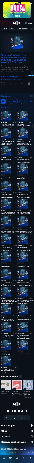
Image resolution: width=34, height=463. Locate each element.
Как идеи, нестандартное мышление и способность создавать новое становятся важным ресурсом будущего (8, 215)
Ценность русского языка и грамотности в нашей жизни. (25, 266)
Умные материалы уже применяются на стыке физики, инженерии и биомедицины (7, 126)
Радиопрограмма (22, 28)
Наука (3, 82)
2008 (14, 79)
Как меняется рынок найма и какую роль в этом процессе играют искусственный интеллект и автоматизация (25, 303)
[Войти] (26, 23)
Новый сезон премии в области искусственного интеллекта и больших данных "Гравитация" (24, 337)
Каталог (12, 28)
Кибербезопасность (23, 353)
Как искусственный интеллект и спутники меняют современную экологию (7, 197)
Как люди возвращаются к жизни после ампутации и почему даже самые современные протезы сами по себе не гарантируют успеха (24, 163)
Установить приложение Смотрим (17, 418)
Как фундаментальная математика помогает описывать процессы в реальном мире (7, 320)
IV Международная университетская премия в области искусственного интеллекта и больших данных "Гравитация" (25, 197)
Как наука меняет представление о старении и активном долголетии (25, 249)
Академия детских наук (16, 392)
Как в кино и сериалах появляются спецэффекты (24, 318)
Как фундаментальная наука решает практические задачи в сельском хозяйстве (23, 179)
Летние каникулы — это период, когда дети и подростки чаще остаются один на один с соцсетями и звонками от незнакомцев (24, 145)
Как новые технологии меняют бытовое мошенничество (7, 266)
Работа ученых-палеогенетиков (5, 353)
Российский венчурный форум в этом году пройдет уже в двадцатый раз (9, 301)
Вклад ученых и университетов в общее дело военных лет (8, 249)
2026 (8, 107)
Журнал (5, 436)
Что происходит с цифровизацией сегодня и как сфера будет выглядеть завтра (25, 232)
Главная (4, 28)
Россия (19, 79)
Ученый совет (5, 391)
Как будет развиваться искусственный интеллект (24, 212)
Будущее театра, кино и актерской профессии (8, 336)
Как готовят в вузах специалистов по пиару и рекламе (8, 370)
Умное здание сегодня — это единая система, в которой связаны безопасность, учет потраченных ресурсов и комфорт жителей (8, 145)
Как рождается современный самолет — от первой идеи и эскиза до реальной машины (25, 126)
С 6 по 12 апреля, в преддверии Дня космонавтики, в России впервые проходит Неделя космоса (8, 285)
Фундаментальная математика (6, 160)
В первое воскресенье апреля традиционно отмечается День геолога (24, 284)
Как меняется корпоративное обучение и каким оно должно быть (9, 231)
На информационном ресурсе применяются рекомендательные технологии (13, 449)
